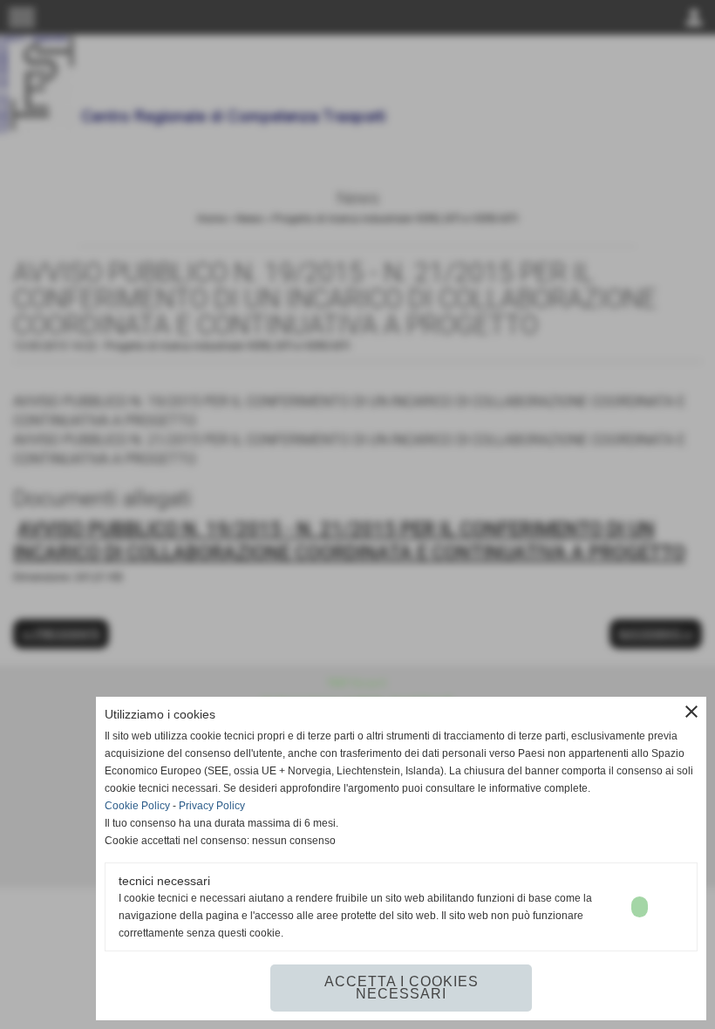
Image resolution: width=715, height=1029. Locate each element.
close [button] (691, 711)
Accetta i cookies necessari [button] (401, 987)
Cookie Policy (137, 806)
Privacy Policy (212, 806)
